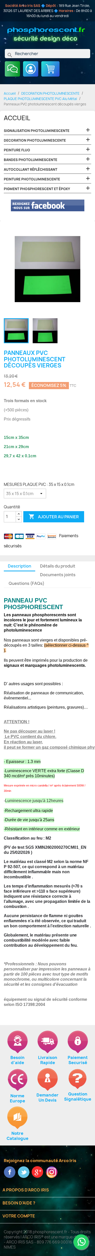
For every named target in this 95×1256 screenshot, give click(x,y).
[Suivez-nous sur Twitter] (24, 1172)
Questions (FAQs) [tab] (26, 583)
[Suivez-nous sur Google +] (38, 1172)
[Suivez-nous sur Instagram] (52, 1172)
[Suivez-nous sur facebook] (10, 1172)
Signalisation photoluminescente (36, 130)
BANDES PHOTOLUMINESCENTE (30, 159)
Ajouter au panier (54, 516)
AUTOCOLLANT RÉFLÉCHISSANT (30, 169)
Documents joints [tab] (57, 574)
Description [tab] (19, 566)
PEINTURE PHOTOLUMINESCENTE (32, 179)
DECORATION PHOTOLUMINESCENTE (35, 140)
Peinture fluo (17, 150)
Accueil (17, 118)
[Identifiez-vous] (31, 69)
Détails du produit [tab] (57, 566)
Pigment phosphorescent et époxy (37, 189)
